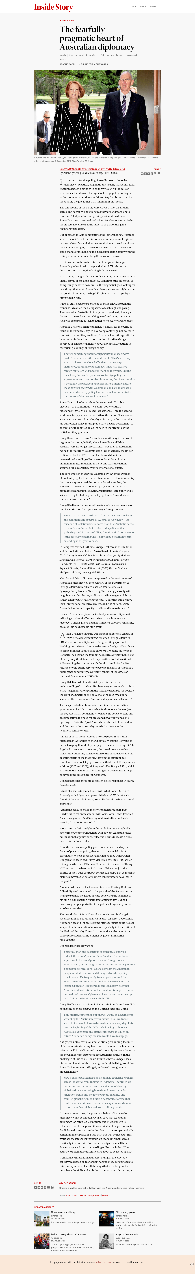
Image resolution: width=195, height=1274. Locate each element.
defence (82, 1195)
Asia (68, 1195)
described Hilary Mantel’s (90, 860)
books (74, 1195)
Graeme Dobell (68, 64)
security (106, 1195)
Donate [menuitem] (143, 6)
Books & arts (67, 20)
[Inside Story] (55, 7)
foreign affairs (94, 1195)
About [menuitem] (134, 6)
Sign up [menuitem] (153, 6)
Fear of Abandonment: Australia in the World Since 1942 (92, 168)
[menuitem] (159, 6)
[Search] (159, 11)
